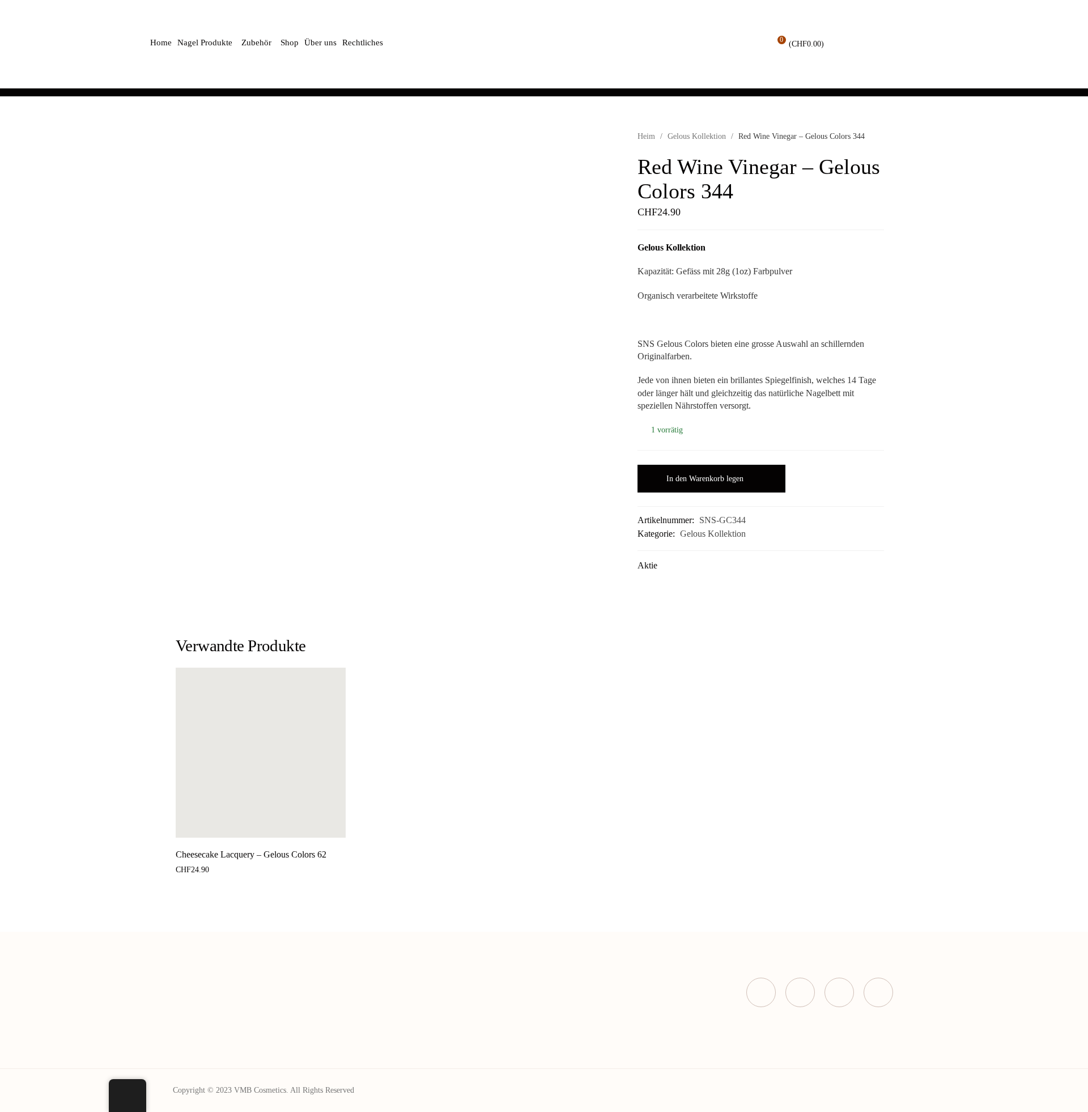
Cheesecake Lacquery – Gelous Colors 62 (251, 854)
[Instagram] (839, 992)
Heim (646, 136)
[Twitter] (800, 992)
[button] (248, 825)
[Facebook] (761, 992)
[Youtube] (878, 992)
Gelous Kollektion (697, 136)
